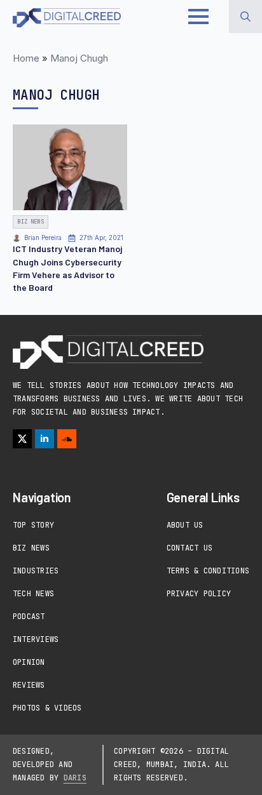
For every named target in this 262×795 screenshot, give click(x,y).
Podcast (29, 616)
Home (26, 58)
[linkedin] (44, 438)
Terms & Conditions (208, 571)
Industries (36, 571)
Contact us (189, 548)
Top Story (33, 525)
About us (185, 525)
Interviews (36, 639)
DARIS (75, 778)
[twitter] (22, 438)
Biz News (31, 548)
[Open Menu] (198, 16)
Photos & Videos (47, 708)
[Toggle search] (245, 16)
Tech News (33, 594)
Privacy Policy (199, 594)
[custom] (66, 438)
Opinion (29, 662)
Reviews (29, 685)
